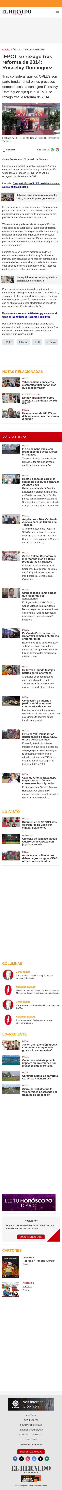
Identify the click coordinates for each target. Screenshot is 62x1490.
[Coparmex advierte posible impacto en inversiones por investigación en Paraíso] (11, 1061)
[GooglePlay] (47, 1458)
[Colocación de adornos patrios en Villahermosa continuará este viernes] (11, 711)
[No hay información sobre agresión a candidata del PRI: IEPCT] (11, 399)
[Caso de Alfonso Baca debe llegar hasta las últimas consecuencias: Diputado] (11, 788)
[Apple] (40, 1458)
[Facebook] (15, 1458)
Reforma (51, 342)
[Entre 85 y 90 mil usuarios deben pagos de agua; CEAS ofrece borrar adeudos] (11, 749)
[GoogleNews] (34, 1458)
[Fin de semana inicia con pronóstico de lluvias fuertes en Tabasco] (11, 457)
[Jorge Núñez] (8, 975)
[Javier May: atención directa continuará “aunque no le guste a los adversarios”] (11, 1046)
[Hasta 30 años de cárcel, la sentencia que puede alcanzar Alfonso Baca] (11, 492)
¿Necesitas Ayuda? (31, 1451)
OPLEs (8, 342)
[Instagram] (28, 1458)
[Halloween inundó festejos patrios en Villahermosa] (11, 678)
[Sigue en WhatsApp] (52, 149)
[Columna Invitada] (8, 990)
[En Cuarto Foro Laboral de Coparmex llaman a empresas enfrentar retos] (11, 645)
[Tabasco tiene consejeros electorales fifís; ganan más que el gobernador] (11, 383)
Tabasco (23, 342)
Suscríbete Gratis (31, 1237)
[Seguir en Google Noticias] (57, 149)
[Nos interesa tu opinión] (31, 1404)
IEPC (37, 342)
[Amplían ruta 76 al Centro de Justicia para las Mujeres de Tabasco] (11, 531)
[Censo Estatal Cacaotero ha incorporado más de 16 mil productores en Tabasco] (11, 568)
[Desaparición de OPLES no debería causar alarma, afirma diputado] (11, 414)
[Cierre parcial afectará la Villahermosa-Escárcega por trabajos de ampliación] (11, 1090)
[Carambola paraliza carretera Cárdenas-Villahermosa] (11, 1076)
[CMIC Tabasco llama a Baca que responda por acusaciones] (11, 606)
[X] (21, 1458)
